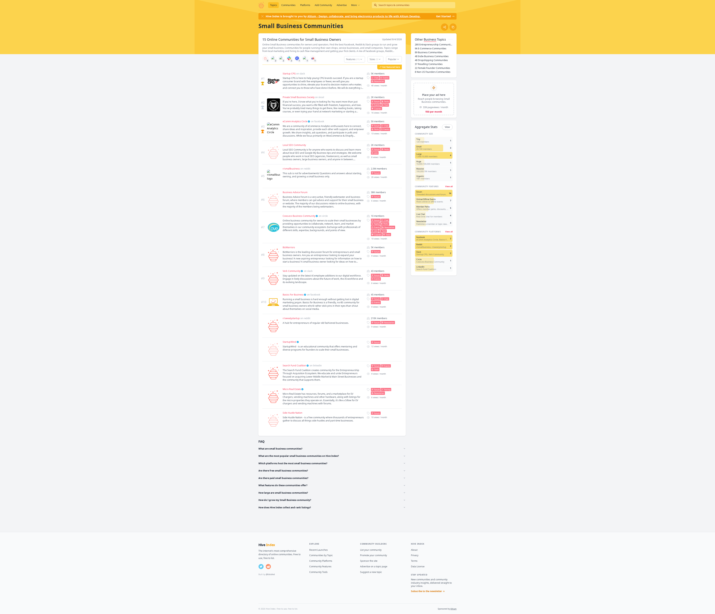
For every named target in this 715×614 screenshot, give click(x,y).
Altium (453, 608)
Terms (414, 560)
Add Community (323, 5)
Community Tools (318, 572)
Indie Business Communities (432, 56)
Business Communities (428, 52)
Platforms (305, 5)
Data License (418, 566)
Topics (273, 5)
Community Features (320, 566)
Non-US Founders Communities (432, 71)
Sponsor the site (368, 560)
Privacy (414, 555)
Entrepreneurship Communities (434, 44)
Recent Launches (318, 549)
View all (449, 186)
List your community (371, 549)
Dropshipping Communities (431, 60)
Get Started (443, 16)
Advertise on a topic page (373, 566)
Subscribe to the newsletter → (428, 591)
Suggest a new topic (371, 572)
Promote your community (373, 555)
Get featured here (391, 67)
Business (430, 39)
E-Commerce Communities (430, 48)
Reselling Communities (429, 64)
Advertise (342, 5)
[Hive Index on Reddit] (268, 566)
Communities (288, 5)
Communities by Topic (321, 555)
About (414, 549)
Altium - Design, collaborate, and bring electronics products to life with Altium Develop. (363, 16)
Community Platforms (320, 560)
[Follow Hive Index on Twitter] (261, 566)
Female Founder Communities (432, 68)
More (354, 5)
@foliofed (270, 574)
